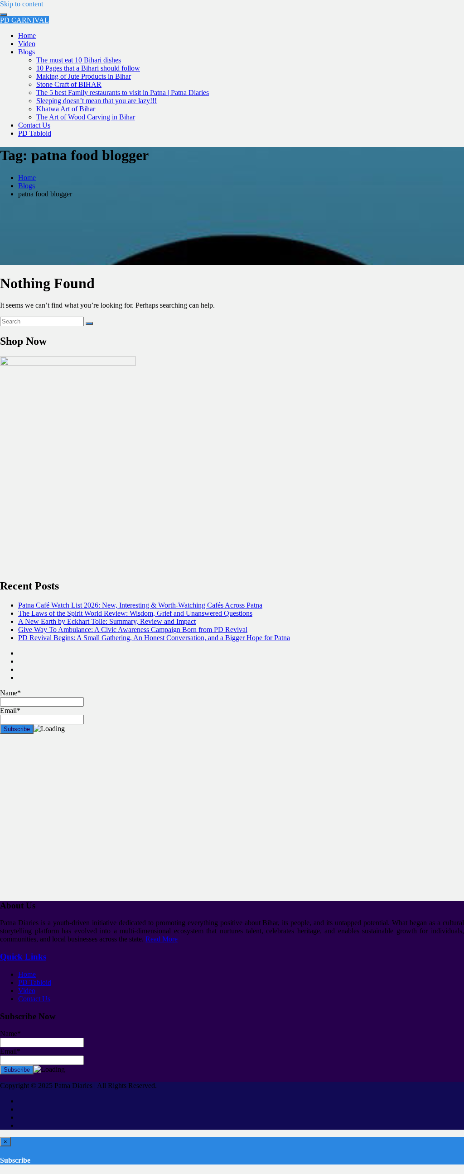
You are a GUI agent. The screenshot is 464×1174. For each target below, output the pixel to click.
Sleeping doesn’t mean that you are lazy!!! (96, 101)
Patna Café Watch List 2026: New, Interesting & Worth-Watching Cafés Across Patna (140, 605)
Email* (10, 1051)
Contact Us (34, 125)
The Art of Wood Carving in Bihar (85, 117)
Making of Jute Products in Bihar (83, 76)
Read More (161, 939)
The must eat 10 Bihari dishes (78, 60)
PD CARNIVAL (24, 20)
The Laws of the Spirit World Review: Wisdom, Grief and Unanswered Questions (135, 613)
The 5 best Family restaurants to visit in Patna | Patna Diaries (122, 92)
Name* (10, 1033)
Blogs (26, 52)
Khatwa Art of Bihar (65, 109)
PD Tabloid (34, 133)
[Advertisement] (232, 820)
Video (26, 44)
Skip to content (21, 4)
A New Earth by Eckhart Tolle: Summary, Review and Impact (107, 621)
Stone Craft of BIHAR (69, 84)
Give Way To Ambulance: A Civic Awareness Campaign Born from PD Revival (132, 629)
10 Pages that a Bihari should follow (88, 68)
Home (27, 35)
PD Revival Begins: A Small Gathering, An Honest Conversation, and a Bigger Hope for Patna (154, 638)
